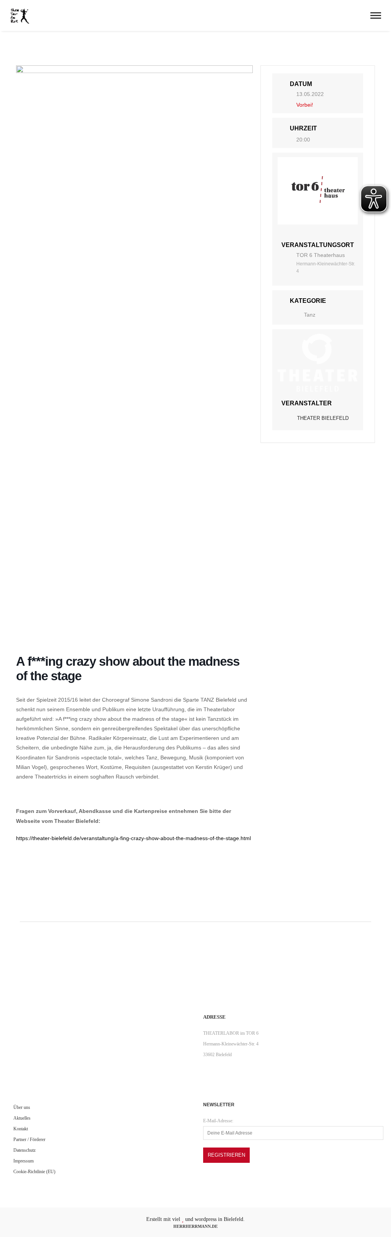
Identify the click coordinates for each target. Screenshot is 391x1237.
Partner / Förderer (29, 1139)
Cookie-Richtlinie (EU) (34, 1171)
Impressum (23, 1161)
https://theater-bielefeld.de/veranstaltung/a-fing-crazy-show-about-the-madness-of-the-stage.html (133, 838)
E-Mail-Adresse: (218, 1120)
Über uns (21, 1107)
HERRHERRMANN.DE (195, 1226)
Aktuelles (22, 1118)
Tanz (309, 315)
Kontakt (20, 1128)
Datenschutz (24, 1150)
